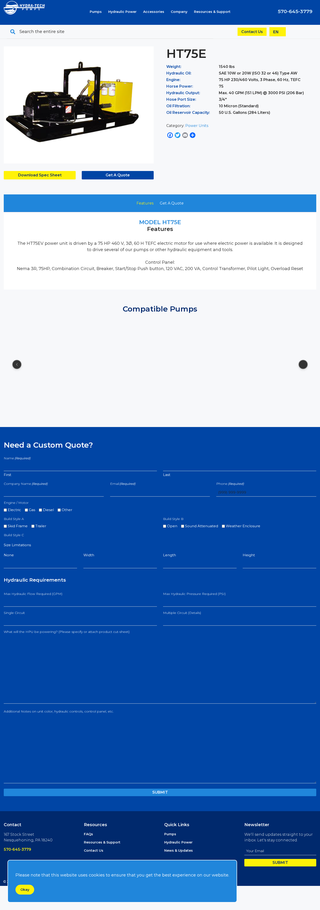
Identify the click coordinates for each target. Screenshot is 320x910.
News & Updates (178, 850)
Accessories (153, 12)
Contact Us (252, 32)
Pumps (96, 12)
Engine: (173, 80)
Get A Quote (118, 175)
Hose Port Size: (181, 99)
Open (172, 526)
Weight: (173, 66)
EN (276, 32)
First (7, 474)
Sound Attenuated (201, 526)
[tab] (145, 203)
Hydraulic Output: (183, 93)
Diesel (48, 510)
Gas (32, 510)
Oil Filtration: (178, 106)
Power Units (196, 125)
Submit (160, 792)
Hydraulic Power (122, 12)
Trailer (40, 526)
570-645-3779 (295, 11)
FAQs (88, 834)
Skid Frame (18, 526)
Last (166, 474)
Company (179, 12)
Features (145, 203)
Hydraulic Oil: (178, 73)
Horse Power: (179, 86)
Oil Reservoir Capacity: (188, 112)
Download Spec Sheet (40, 175)
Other (67, 510)
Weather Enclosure (243, 526)
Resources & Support (212, 12)
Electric (14, 510)
